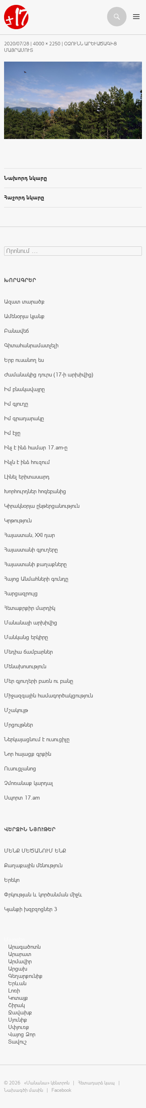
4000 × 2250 (46, 44)
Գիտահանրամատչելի (31, 345)
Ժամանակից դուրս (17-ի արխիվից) (48, 374)
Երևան (17, 983)
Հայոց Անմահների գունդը (36, 578)
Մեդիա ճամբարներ (28, 651)
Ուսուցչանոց (20, 768)
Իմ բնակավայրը (24, 389)
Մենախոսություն (25, 666)
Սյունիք (17, 1019)
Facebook (61, 1090)
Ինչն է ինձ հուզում (27, 462)
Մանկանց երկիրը (26, 637)
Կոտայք (18, 998)
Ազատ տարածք (24, 301)
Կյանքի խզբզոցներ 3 (30, 909)
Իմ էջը (12, 433)
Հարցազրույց (21, 593)
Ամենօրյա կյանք (24, 316)
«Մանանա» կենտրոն (46, 1083)
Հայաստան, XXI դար (29, 535)
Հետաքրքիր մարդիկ (29, 608)
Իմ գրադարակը (24, 418)
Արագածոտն (24, 946)
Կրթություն (18, 520)
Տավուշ (17, 1041)
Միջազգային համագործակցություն (48, 695)
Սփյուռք (18, 1027)
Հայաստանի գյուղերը (31, 549)
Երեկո (11, 880)
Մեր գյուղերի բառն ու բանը (38, 681)
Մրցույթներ (18, 724)
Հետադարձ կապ (96, 1083)
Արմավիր (20, 961)
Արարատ (19, 954)
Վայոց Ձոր (21, 1034)
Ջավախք (20, 1012)
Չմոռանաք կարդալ (28, 783)
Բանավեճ (16, 330)
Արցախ (17, 968)
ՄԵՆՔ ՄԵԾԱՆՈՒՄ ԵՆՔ (35, 850)
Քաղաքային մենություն (33, 865)
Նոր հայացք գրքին (27, 754)
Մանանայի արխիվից (30, 622)
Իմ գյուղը (16, 403)
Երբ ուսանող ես (24, 360)
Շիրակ (16, 1005)
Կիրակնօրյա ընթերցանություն (41, 506)
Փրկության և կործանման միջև (43, 894)
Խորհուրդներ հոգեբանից (35, 491)
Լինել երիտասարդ (26, 476)
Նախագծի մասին (23, 1090)
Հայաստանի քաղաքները (35, 564)
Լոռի (14, 990)
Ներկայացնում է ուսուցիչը (36, 739)
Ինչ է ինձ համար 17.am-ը (35, 447)
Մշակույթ (16, 710)
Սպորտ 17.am (22, 797)
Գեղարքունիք (25, 976)
